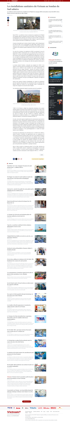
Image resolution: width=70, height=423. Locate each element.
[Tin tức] (18, 408)
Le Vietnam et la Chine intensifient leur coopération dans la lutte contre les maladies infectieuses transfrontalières (19, 317)
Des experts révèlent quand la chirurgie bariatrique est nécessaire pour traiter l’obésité (20, 294)
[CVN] (40, 408)
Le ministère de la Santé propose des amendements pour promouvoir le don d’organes (20, 353)
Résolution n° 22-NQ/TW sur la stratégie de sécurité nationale (55, 61)
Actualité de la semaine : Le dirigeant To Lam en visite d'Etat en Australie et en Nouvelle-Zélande (52, 103)
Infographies (53, 47)
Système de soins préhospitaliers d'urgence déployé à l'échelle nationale (19, 248)
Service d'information (56, 411)
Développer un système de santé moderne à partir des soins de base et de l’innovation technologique (19, 177)
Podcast (53, 87)
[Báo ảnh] (53, 408)
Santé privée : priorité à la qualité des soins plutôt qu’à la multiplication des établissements (20, 189)
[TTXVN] (10, 408)
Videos (52, 68)
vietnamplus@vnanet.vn (31, 418)
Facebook (8, 18)
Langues (47, 411)
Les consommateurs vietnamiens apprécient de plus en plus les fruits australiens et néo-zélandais (20, 273)
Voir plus (11, 163)
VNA (51, 411)
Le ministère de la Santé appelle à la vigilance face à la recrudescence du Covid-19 (55, 37)
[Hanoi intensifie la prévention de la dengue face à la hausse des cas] (40, 204)
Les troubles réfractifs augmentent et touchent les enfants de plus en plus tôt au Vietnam (19, 305)
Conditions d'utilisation (36, 411)
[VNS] (33, 408)
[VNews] (14, 408)
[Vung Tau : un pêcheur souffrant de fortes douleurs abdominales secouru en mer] (40, 228)
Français (51, 0)
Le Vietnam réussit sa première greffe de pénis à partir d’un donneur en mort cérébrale (20, 377)
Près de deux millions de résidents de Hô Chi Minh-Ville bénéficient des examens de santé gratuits (20, 259)
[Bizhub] (26, 408)
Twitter (8, 20)
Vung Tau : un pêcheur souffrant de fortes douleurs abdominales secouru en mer (19, 225)
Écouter (52, 96)
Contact (30, 412)
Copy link (8, 25)
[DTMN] (46, 408)
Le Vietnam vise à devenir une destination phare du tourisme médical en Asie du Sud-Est (19, 215)
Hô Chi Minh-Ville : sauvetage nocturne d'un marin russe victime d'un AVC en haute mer (19, 330)
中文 (57, 0)
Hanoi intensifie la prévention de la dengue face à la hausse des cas (19, 201)
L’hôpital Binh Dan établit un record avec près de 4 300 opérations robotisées (20, 236)
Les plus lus (53, 17)
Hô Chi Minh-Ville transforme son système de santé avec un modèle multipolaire (20, 365)
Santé (8, 3)
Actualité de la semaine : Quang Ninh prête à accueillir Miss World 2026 (53, 113)
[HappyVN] (60, 408)
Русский (59, 0)
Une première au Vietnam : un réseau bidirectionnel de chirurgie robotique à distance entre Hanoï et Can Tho (20, 390)
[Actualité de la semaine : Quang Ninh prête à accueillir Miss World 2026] (59, 113)
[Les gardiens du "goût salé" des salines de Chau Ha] (55, 74)
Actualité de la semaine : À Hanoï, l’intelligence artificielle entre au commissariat (52, 92)
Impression (8, 23)
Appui (44, 411)
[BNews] (22, 408)
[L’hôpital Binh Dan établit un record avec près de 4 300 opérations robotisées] (40, 239)
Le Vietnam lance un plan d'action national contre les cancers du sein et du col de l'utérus (19, 341)
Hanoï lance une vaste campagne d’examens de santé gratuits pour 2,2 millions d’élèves (19, 166)
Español (55, 0)
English (49, 0)
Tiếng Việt (45, 0)
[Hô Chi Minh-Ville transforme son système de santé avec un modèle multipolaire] (40, 367)
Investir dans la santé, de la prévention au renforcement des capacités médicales (20, 283)
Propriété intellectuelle (28, 411)
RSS (41, 411)
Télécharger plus (27, 401)
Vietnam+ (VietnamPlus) (14, 1)
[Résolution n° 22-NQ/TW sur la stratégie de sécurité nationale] (56, 54)
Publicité (26, 412)
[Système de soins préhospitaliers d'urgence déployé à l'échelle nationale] (40, 251)
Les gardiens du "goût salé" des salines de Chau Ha (55, 80)
